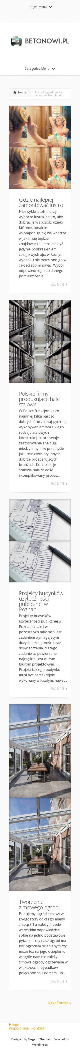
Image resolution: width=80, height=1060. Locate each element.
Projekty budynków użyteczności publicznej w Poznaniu (41, 601)
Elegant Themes (39, 1039)
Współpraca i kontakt (26, 1028)
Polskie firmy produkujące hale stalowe (39, 399)
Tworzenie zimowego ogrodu (40, 904)
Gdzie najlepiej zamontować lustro (41, 202)
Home (22, 92)
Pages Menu (38, 6)
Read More (57, 284)
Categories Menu (37, 68)
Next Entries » (59, 1002)
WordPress (40, 1045)
